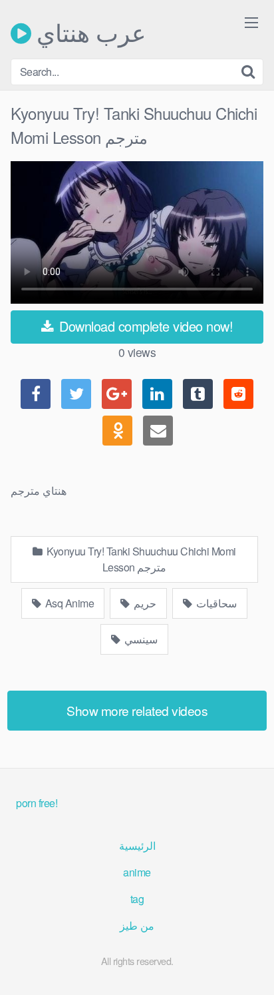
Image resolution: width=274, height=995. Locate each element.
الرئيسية (137, 845)
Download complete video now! (144, 326)
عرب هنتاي (88, 33)
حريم (144, 603)
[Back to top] (250, 966)
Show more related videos (137, 710)
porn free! (36, 803)
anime (137, 872)
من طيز (137, 925)
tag (137, 898)
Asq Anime (68, 603)
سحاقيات (215, 603)
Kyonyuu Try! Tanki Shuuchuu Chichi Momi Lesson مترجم (140, 559)
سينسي (140, 639)
